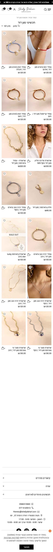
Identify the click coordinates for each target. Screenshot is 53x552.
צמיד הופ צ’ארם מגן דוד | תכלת (17, 68)
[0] (3, 9)
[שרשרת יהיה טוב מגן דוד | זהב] (14, 282)
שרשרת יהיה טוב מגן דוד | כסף (42, 302)
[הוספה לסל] (29, 67)
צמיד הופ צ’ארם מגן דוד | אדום (43, 68)
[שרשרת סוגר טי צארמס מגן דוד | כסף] (39, 328)
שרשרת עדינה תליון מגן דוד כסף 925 (43, 161)
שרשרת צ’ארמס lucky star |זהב (16, 255)
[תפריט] (49, 9)
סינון (15, 25)
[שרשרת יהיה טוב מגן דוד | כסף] (39, 282)
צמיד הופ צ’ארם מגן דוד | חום (17, 115)
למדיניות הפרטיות (11, 537)
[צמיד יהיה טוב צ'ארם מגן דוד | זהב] (39, 235)
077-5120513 (25, 507)
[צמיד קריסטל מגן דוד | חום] (39, 94)
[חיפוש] (45, 9)
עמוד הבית (32, 17)
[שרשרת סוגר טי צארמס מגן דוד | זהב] (14, 328)
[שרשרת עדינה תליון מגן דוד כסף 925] (39, 141)
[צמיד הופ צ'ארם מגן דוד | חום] (14, 94)
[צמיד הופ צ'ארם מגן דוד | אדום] (39, 47)
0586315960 (24, 503)
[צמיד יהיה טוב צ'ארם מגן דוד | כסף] (14, 188)
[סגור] (50, 531)
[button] (30, 33)
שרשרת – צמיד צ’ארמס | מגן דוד (19, 161)
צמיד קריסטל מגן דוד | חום (41, 115)
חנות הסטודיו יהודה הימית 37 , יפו (24, 515)
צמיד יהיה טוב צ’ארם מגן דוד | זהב (42, 255)
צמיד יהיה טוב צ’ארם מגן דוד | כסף (17, 208)
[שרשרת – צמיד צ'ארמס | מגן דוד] (14, 141)
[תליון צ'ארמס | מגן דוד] (39, 188)
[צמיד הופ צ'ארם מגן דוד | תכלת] (14, 47)
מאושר (26, 546)
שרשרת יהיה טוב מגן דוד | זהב (17, 302)
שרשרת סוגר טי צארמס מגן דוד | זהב (17, 348)
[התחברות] (14, 9)
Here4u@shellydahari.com (24, 511)
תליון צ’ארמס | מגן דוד (42, 207)
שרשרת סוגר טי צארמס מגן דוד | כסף (42, 348)
